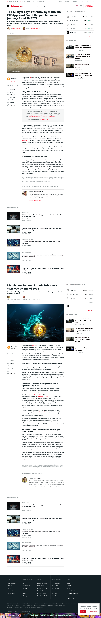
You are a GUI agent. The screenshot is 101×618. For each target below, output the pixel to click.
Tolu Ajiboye (15, 297)
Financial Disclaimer (72, 595)
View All (90, 36)
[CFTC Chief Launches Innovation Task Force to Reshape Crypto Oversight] (13, 243)
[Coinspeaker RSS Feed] (93, 1)
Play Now (84, 615)
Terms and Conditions (72, 593)
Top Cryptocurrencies (75, 11)
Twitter (11, 92)
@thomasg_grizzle (30, 115)
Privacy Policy (70, 598)
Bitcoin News (34, 186)
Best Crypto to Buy (42, 583)
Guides (33, 6)
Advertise (74, 1)
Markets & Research (68, 6)
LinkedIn (12, 102)
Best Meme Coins (41, 593)
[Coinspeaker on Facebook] (82, 1)
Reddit (11, 100)
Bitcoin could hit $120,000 (45, 396)
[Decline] (97, 605)
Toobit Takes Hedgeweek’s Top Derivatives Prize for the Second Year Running (83, 75)
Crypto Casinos (58, 6)
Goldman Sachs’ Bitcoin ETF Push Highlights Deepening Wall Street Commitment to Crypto (42, 229)
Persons (25, 588)
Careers (69, 588)
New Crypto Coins (41, 590)
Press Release (11, 593)
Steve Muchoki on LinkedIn (36, 200)
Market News (53, 186)
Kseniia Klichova (35, 28)
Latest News (71, 41)
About (60, 1)
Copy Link (12, 105)
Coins (24, 583)
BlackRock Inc (25, 140)
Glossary (25, 595)
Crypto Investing (40, 6)
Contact (67, 1)
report (33, 345)
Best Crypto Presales (42, 588)
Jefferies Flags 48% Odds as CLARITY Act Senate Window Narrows (82, 65)
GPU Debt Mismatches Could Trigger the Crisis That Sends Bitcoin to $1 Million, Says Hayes (42, 215)
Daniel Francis (27, 219)
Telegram (12, 97)
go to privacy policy (92, 611)
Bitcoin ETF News (26, 186)
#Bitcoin (47, 111)
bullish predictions (43, 412)
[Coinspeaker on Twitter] (85, 1)
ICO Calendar (49, 6)
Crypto (9, 588)
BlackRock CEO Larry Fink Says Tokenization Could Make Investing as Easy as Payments (42, 255)
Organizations (26, 585)
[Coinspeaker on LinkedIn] (90, 1)
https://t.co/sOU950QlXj (34, 116)
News (28, 6)
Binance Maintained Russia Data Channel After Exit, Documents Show (83, 47)
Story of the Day (12, 583)
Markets (10, 585)
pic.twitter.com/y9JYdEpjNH (48, 116)
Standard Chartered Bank (36, 395)
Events (24, 590)
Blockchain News (26, 252)
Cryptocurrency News (43, 186)
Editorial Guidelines (72, 590)
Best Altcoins (40, 585)
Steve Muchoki (16, 28)
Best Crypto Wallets (42, 595)
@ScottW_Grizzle (41, 115)
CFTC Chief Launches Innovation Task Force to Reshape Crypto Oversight (41, 242)
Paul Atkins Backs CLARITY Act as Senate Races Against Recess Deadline (83, 56)
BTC (30, 77)
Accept (82, 611)
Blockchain (10, 590)
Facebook (12, 89)
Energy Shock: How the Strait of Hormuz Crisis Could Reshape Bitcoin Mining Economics (43, 269)
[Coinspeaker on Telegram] (87, 1)
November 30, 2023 (44, 119)
